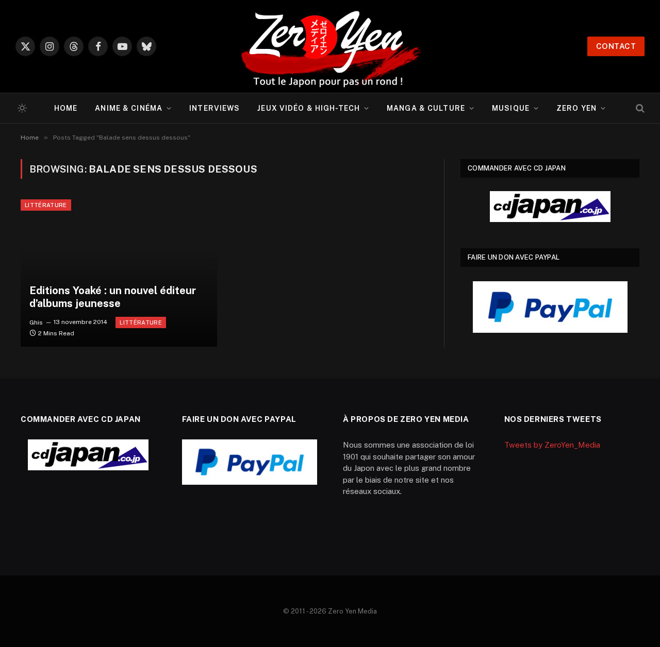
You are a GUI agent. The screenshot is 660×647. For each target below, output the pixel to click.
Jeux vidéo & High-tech (308, 108)
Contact (616, 46)
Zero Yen (576, 108)
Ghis (36, 322)
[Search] (639, 108)
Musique (511, 108)
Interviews (214, 108)
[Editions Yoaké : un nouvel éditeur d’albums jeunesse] (119, 273)
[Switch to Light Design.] (21, 108)
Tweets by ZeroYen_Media (552, 444)
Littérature (46, 205)
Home (65, 108)
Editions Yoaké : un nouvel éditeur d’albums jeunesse (112, 297)
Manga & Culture (426, 108)
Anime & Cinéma (128, 108)
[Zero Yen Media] (330, 46)
